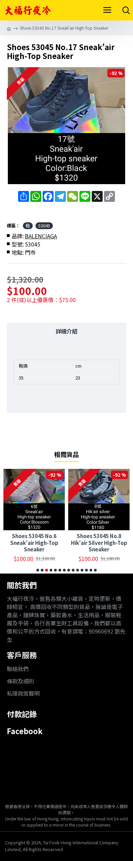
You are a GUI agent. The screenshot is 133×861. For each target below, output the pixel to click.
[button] (37, 570)
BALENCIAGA (41, 236)
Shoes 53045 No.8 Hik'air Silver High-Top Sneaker (99, 543)
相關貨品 (66, 454)
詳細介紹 (66, 331)
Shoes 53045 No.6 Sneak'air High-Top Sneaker (34, 543)
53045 (44, 225)
